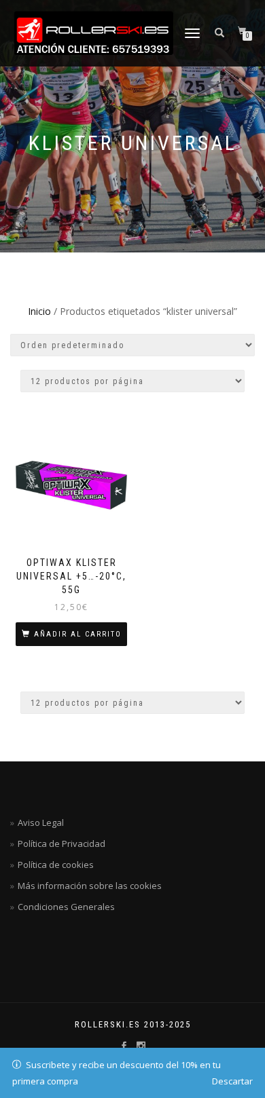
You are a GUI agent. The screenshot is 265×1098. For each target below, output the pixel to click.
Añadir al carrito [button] (78, 634)
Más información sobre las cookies (90, 885)
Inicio (39, 311)
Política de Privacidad (61, 843)
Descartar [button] (232, 1081)
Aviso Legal (41, 822)
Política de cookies (56, 864)
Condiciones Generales (66, 907)
